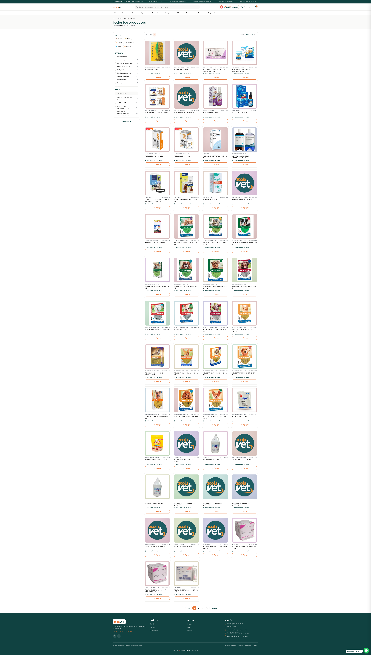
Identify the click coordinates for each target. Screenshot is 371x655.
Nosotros (190, 624)
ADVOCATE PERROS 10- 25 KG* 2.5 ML (243, 374)
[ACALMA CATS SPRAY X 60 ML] (186, 96)
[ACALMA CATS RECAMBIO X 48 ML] (157, 96)
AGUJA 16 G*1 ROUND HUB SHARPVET (241, 504)
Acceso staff (195, 650)
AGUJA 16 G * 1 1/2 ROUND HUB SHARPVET (184, 504)
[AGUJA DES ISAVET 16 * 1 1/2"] (157, 530)
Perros (119, 38)
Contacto (190, 630)
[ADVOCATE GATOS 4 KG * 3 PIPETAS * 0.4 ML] (244, 313)
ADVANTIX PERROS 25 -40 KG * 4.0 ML (244, 287)
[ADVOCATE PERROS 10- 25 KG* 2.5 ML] (244, 356)
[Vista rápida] (168, 42)
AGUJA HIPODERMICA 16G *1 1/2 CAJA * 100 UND (155, 591)
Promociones (154, 630)
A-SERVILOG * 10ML (151, 69)
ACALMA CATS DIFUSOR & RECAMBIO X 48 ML (241, 70)
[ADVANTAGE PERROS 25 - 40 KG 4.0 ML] (157, 270)
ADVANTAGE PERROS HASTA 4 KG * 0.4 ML (215, 287)
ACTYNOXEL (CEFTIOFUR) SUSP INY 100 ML (215, 157)
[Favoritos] (168, 46)
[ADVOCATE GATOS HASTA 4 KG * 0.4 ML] (186, 356)
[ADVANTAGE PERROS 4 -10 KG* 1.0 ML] (186, 270)
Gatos (128, 38)
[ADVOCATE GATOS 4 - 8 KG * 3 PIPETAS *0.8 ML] (157, 356)
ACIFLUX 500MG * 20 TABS (154, 156)
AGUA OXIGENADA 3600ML (154, 503)
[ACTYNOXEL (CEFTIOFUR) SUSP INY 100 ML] (215, 139)
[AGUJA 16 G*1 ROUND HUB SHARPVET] (244, 486)
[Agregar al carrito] (168, 50)
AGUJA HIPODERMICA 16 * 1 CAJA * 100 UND (215, 547)
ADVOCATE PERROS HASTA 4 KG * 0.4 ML (214, 417)
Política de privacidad (230, 645)
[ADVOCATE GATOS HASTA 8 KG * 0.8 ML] (215, 356)
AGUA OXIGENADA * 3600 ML (213, 460)
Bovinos (129, 42)
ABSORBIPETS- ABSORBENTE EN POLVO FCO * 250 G (214, 70)
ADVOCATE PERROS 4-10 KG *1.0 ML (186, 416)
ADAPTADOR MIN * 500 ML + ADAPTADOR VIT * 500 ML (241, 157)
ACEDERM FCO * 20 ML (240, 112)
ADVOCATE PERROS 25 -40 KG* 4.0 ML (156, 417)
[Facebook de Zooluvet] (119, 636)
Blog (188, 627)
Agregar (158, 77)
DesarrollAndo (186, 650)
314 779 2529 (231, 627)
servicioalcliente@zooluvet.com (237, 630)
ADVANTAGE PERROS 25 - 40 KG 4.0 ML (157, 287)
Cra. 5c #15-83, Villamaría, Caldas (238, 633)
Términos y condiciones (244, 645)
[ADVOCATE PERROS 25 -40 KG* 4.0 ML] (157, 400)
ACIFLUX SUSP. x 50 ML (182, 156)
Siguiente (214, 608)
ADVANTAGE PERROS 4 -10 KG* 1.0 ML (185, 287)
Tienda (120, 18)
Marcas (152, 627)
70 (207, 608)
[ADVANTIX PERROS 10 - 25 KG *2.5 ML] (215, 313)
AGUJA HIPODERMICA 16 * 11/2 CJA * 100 (244, 547)
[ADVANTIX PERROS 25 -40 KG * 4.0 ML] (244, 270)
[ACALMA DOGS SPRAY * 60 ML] (215, 96)
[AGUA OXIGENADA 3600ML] (157, 486)
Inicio (114, 18)
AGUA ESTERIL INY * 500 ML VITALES (183, 460)
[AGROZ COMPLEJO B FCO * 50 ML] (157, 443)
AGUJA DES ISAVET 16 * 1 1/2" (155, 546)
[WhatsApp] (366, 650)
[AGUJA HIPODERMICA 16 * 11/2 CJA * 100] (244, 530)
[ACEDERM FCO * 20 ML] (244, 96)
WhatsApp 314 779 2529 (235, 623)
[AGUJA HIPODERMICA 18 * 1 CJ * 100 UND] (186, 573)
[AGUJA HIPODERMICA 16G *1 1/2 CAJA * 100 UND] (157, 573)
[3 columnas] (151, 34)
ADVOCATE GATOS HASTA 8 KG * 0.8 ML (215, 374)
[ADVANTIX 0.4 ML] (186, 313)
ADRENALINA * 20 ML (210, 199)
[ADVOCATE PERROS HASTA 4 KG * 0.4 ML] (215, 400)
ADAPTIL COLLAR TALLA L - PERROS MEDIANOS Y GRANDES (157, 200)
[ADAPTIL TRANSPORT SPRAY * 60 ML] (186, 183)
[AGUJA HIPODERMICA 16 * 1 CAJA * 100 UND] (215, 530)
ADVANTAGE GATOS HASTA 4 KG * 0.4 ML (214, 243)
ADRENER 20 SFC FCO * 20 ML (242, 199)
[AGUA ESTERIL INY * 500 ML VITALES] (186, 443)
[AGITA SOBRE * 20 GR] (244, 400)
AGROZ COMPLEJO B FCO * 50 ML (156, 460)
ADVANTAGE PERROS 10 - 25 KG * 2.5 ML (244, 243)
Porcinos (127, 46)
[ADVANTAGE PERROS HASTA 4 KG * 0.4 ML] (215, 270)
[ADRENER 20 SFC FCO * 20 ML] (244, 183)
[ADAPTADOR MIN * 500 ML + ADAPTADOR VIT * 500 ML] (244, 139)
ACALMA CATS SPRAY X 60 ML (184, 112)
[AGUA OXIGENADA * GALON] (244, 443)
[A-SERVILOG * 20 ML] (186, 53)
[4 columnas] (154, 34)
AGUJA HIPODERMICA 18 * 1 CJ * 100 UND (186, 591)
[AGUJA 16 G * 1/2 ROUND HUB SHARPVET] (215, 486)
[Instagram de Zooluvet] (114, 636)
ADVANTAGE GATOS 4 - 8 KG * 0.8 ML (185, 243)
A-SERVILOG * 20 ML (181, 69)
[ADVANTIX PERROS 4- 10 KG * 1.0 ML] (157, 313)
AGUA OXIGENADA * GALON (241, 460)
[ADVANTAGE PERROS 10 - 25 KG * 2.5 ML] (244, 226)
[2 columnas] (147, 34)
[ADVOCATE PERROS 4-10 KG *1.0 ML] (186, 400)
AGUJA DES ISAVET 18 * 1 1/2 (183, 546)
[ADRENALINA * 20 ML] (215, 183)
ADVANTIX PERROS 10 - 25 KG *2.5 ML (214, 330)
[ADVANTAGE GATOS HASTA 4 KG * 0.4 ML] (215, 226)
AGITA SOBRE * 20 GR (239, 416)
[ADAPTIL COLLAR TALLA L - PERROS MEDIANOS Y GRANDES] (157, 183)
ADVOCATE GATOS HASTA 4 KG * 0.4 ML (186, 374)
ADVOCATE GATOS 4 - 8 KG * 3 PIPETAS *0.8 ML (155, 374)
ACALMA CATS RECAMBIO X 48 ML (156, 112)
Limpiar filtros (126, 121)
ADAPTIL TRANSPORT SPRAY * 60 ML (185, 200)
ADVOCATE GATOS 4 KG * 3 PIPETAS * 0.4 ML (244, 330)
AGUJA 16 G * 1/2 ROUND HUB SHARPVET (213, 504)
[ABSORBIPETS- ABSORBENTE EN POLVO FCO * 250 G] (215, 53)
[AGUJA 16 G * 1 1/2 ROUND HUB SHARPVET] (186, 486)
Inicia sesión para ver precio (154, 73)
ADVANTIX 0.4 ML (180, 329)
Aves (118, 46)
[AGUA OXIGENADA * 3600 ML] (215, 443)
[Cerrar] (361, 651)
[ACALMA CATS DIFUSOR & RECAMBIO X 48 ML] (244, 53)
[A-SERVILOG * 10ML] (157, 53)
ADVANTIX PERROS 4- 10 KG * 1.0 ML (157, 329)
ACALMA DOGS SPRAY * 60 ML (213, 112)
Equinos (119, 42)
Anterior (188, 608)
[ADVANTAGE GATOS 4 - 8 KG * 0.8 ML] (186, 226)
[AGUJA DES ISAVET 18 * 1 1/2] (186, 530)
